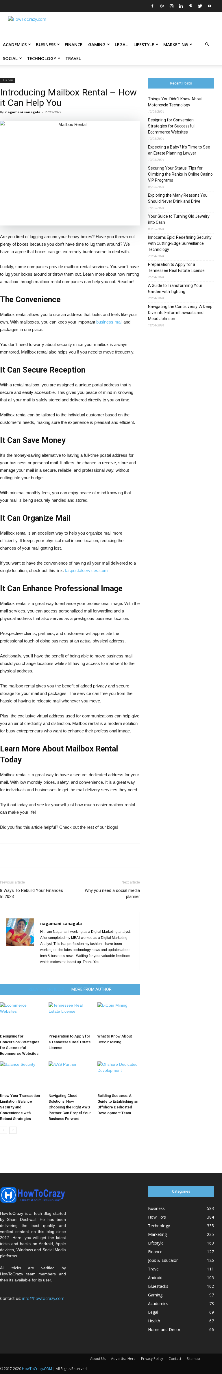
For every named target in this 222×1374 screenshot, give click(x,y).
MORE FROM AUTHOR (91, 989)
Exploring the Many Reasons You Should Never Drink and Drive (178, 198)
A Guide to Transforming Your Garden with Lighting (175, 288)
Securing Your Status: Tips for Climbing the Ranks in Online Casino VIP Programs (180, 174)
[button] (207, 44)
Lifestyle (144, 44)
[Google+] (162, 6)
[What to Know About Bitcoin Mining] (118, 1016)
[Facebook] (152, 6)
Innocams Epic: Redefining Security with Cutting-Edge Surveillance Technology (180, 243)
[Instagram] (171, 6)
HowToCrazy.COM (37, 1368)
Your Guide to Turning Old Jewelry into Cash (179, 219)
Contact (175, 1358)
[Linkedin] (181, 6)
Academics (15, 44)
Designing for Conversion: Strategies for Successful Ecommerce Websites (171, 126)
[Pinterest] (190, 6)
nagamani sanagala (22, 112)
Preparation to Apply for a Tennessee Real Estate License (70, 1042)
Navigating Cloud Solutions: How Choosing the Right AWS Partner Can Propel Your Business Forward (70, 1107)
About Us (98, 1358)
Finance (73, 44)
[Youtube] (209, 6)
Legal (121, 44)
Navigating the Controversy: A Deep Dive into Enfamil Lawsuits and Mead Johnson (180, 312)
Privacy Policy (152, 1358)
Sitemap (193, 1358)
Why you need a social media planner (112, 893)
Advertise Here (123, 1358)
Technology (41, 58)
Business (46, 44)
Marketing (175, 44)
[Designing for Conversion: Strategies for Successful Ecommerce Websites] (21, 1016)
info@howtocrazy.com (43, 1298)
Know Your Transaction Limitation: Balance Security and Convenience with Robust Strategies (20, 1107)
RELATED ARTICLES (46, 989)
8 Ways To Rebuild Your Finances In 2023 (31, 893)
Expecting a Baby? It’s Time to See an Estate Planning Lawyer (179, 150)
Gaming (97, 44)
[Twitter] (200, 6)
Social (10, 58)
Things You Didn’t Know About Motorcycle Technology (175, 102)
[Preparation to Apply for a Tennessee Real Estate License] (70, 1016)
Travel (73, 58)
